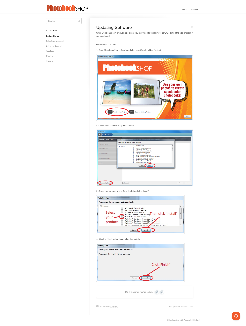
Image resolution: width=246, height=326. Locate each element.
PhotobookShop (173, 320)
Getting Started (53, 36)
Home (184, 9)
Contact (194, 9)
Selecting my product (55, 41)
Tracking (49, 61)
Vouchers (50, 51)
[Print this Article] (192, 27)
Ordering (49, 56)
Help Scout (196, 320)
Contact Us (114, 306)
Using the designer (54, 46)
